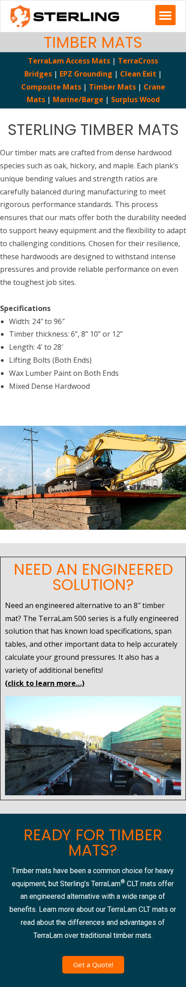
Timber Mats (112, 87)
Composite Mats (51, 87)
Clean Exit (138, 74)
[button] (165, 15)
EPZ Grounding (86, 74)
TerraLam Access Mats (70, 61)
